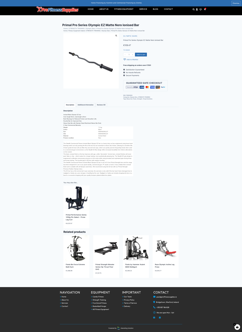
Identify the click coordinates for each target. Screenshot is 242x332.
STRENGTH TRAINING (76, 28)
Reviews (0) (101, 105)
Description (70, 105)
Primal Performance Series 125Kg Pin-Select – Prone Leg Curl (76, 217)
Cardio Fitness (98, 297)
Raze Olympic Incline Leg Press (164, 266)
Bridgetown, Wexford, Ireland (167, 302)
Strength (139, 99)
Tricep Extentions (147, 99)
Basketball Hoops (99, 306)
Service (143, 9)
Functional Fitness (99, 303)
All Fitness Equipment (100, 309)
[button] (130, 59)
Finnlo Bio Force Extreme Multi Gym (75, 266)
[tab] (70, 105)
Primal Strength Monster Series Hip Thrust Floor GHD (104, 267)
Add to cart (141, 55)
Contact (168, 9)
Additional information (85, 105)
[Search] (194, 9)
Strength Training (99, 300)
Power (135, 99)
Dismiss (236, 3)
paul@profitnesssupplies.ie (166, 297)
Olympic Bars (90, 28)
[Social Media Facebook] (154, 318)
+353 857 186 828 (162, 307)
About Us (103, 9)
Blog (155, 9)
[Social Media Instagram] (160, 318)
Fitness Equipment (123, 9)
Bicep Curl (129, 99)
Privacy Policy (129, 300)
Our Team (128, 297)
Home (90, 9)
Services (64, 303)
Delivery (127, 306)
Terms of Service (130, 303)
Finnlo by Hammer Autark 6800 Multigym (135, 266)
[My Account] (197, 9)
